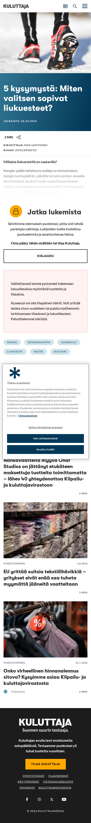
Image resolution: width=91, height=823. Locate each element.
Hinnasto (27, 787)
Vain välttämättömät (45, 438)
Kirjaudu (45, 256)
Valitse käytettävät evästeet (45, 427)
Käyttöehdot (28, 781)
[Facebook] (27, 799)
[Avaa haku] (75, 6)
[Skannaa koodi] (65, 6)
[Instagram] (39, 799)
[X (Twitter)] (51, 799)
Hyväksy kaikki (45, 449)
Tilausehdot (58, 775)
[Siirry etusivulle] (16, 6)
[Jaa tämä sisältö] (19, 137)
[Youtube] (64, 799)
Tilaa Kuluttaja (45, 764)
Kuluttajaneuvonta (54, 787)
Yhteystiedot (34, 775)
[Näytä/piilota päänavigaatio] (84, 6)
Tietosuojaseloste (58, 781)
